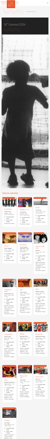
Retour (6, 21)
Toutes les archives (30, 11)
